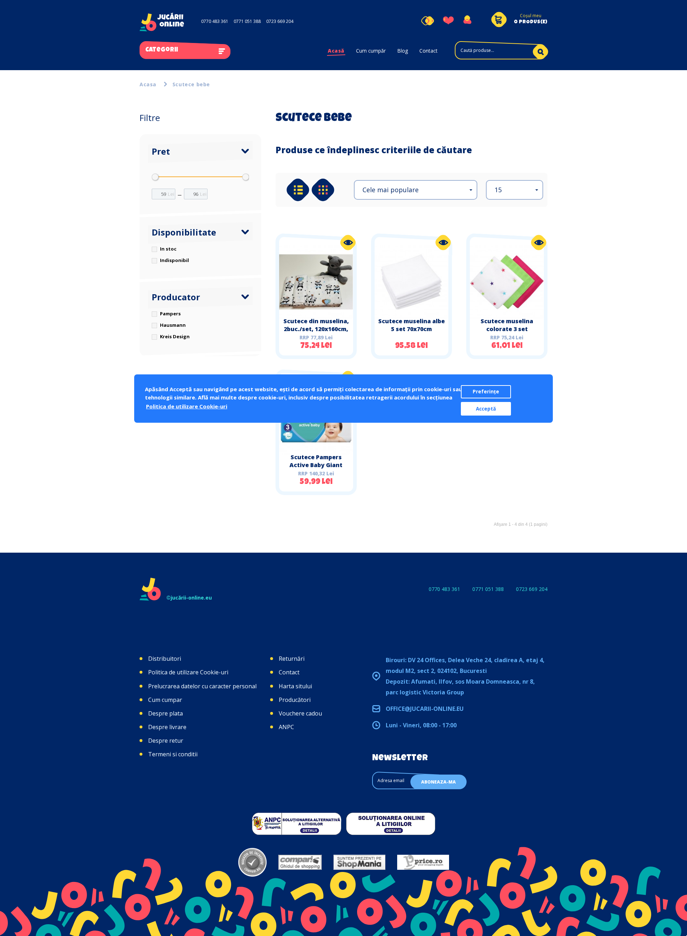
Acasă (336, 50)
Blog (402, 50)
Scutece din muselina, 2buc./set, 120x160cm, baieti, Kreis (316, 329)
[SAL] (296, 823)
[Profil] (467, 20)
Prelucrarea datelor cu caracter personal (202, 686)
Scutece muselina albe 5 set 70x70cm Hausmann (411, 329)
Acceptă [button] (486, 409)
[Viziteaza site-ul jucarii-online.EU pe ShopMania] (359, 862)
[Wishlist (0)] (448, 20)
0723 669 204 (279, 21)
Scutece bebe (191, 84)
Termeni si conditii (173, 754)
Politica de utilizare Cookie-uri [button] (186, 406)
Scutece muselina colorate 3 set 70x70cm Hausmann (507, 329)
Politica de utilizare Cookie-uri (188, 672)
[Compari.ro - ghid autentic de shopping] (252, 862)
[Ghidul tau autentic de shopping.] (300, 862)
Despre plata (165, 713)
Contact (428, 50)
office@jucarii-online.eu (425, 709)
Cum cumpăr (371, 50)
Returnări (291, 659)
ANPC (286, 727)
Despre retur (165, 741)
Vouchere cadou (300, 713)
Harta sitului (295, 686)
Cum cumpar (165, 700)
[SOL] (390, 823)
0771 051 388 (247, 21)
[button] (415, 190)
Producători (295, 700)
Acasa (148, 84)
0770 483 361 (214, 21)
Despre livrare (167, 727)
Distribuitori (164, 659)
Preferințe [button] (486, 391)
